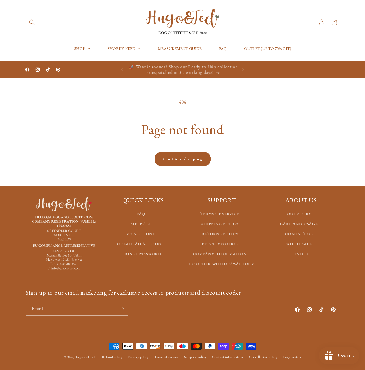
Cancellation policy (263, 357)
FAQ (141, 213)
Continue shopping (182, 158)
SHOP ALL (141, 223)
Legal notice (292, 357)
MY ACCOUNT (140, 233)
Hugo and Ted (85, 357)
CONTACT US (299, 233)
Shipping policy (195, 357)
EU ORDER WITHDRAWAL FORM (222, 263)
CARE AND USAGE (299, 223)
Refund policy (112, 357)
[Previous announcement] (121, 69)
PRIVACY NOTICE (220, 243)
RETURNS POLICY (220, 233)
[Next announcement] (243, 69)
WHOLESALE (299, 243)
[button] (32, 22)
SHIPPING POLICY (219, 223)
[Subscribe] (121, 309)
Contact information (227, 357)
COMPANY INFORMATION (220, 253)
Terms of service (167, 357)
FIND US (301, 253)
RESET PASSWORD (143, 253)
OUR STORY (299, 213)
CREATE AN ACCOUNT (140, 243)
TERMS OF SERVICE (220, 213)
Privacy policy (138, 357)
